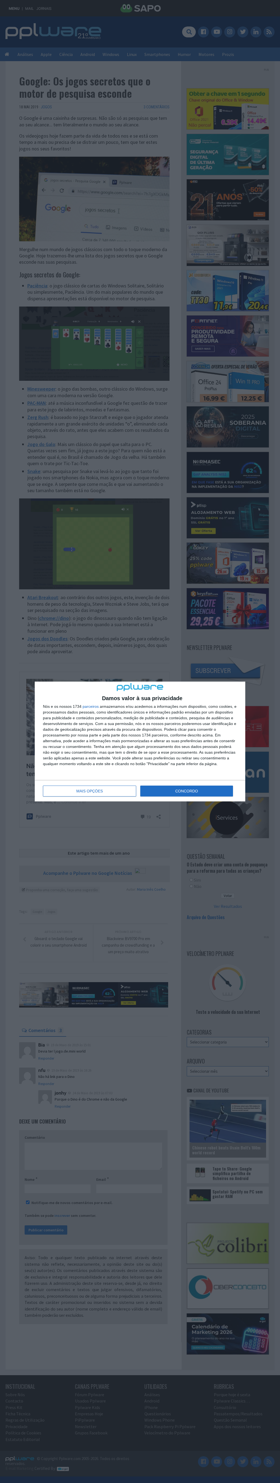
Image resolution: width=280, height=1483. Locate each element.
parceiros (91, 706)
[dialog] (140, 741)
